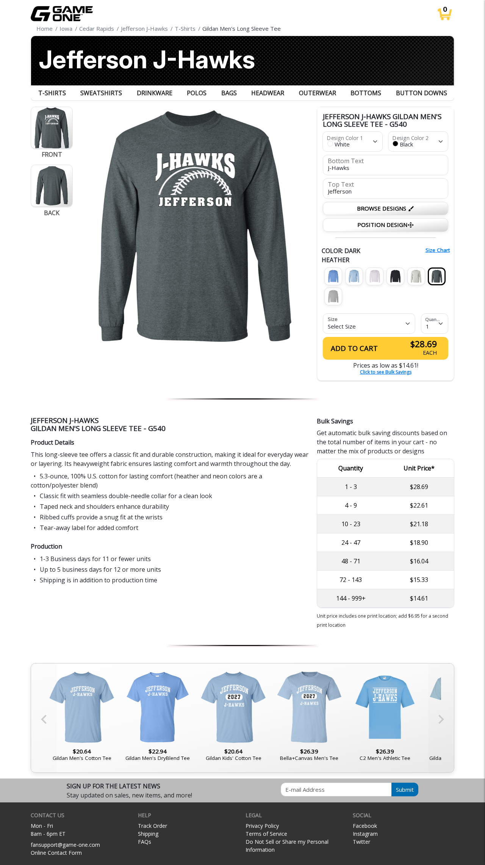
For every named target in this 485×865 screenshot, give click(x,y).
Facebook (365, 825)
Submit (405, 789)
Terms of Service (266, 833)
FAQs (144, 841)
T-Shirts (52, 93)
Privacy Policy (262, 825)
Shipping (148, 833)
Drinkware (154, 93)
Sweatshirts (101, 93)
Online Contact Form (56, 852)
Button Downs (421, 93)
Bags (229, 93)
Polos (197, 93)
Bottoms (365, 93)
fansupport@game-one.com (65, 844)
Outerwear (317, 93)
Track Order (152, 825)
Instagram (365, 833)
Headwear (267, 93)
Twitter (361, 841)
